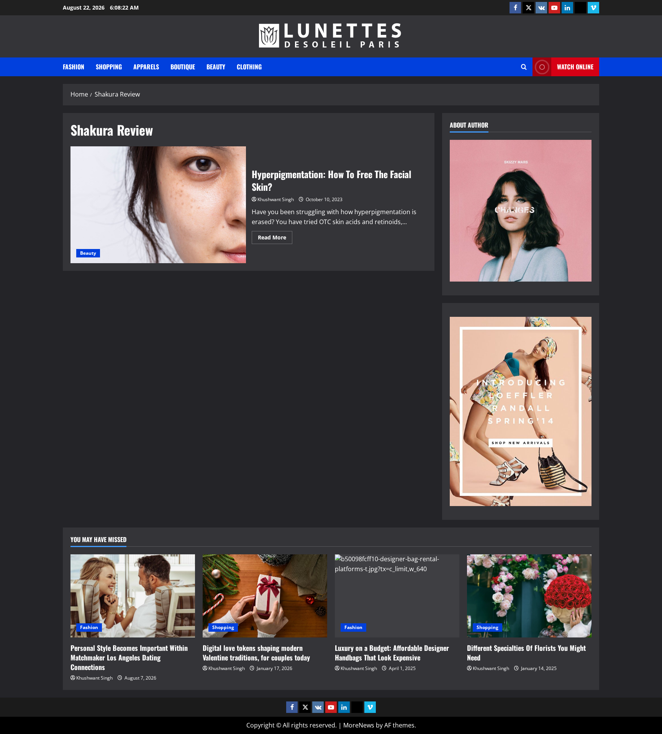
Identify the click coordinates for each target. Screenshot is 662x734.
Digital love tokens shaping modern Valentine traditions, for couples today (256, 652)
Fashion (73, 66)
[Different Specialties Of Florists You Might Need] (529, 595)
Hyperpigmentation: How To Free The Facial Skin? (158, 204)
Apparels (146, 66)
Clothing (249, 66)
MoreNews (358, 725)
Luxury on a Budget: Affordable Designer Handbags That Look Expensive (392, 652)
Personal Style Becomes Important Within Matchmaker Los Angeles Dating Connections (129, 657)
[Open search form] (524, 66)
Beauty (215, 66)
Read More (275, 238)
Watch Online (575, 66)
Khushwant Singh (275, 199)
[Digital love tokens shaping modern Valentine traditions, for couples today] (265, 595)
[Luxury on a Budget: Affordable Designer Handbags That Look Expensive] (397, 595)
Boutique (182, 66)
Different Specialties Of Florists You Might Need (526, 652)
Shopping (109, 66)
